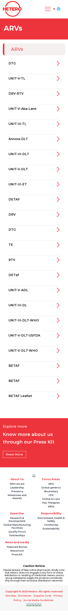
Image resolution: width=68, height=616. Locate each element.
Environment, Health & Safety (51, 519)
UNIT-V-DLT (19, 169)
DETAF (14, 200)
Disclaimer (25, 595)
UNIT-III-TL (18, 124)
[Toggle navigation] (30, 8)
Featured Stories (17, 547)
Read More (14, 454)
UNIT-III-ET (18, 185)
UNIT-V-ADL (19, 290)
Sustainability (51, 528)
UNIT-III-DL (18, 305)
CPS (51, 495)
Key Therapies (51, 502)
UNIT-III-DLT (19, 154)
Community (51, 524)
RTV (12, 260)
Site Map (12, 595)
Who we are (17, 483)
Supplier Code (42, 595)
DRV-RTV (16, 94)
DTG (12, 64)
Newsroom (17, 550)
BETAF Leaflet (21, 396)
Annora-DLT (19, 139)
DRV (12, 215)
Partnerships (17, 535)
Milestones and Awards (17, 497)
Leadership (17, 487)
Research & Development (17, 519)
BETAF (14, 366)
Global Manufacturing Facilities (17, 526)
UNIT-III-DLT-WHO (25, 321)
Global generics (51, 487)
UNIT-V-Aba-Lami (23, 109)
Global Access (51, 499)
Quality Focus (17, 531)
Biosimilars (51, 491)
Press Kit (17, 554)
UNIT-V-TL (17, 79)
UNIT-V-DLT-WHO (24, 351)
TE (10, 245)
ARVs (51, 506)
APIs (51, 483)
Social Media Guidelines (38, 600)
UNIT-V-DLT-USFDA (26, 336)
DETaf (14, 275)
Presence (17, 491)
